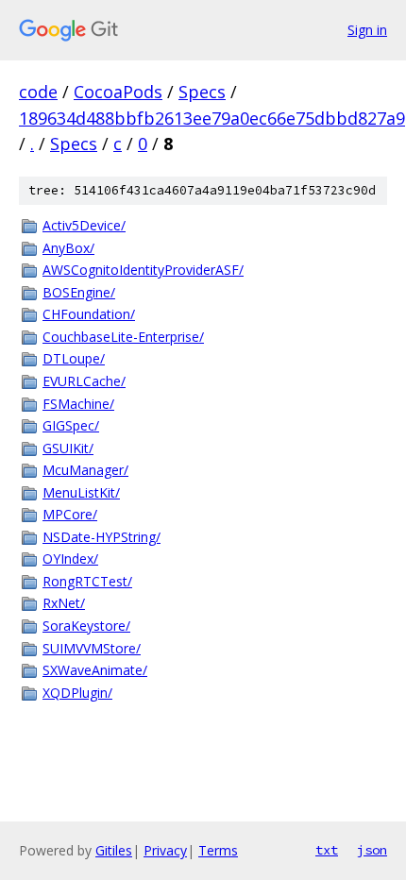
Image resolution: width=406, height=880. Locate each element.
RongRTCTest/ (87, 581)
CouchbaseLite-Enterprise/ (123, 337)
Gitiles (113, 850)
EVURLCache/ (84, 381)
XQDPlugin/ (77, 693)
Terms (218, 850)
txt (326, 849)
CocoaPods (118, 91)
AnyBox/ (68, 248)
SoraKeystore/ (86, 626)
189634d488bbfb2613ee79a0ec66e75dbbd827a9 (212, 118)
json (372, 849)
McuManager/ (85, 470)
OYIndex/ (70, 558)
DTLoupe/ (73, 358)
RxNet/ (63, 603)
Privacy (165, 850)
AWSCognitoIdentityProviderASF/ (143, 270)
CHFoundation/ (88, 314)
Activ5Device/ (84, 225)
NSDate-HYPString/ (101, 537)
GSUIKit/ (67, 448)
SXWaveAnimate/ (94, 670)
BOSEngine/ (78, 292)
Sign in (367, 30)
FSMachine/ (78, 404)
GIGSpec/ (70, 425)
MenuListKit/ (81, 492)
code (38, 91)
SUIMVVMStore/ (91, 648)
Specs (202, 91)
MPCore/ (69, 514)
